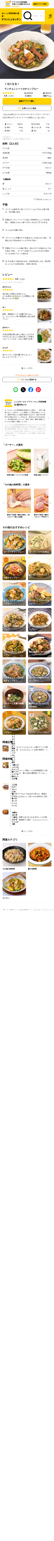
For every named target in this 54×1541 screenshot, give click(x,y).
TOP (4, 910)
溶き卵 (5, 158)
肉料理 (11, 910)
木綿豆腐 (6, 153)
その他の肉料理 (23, 910)
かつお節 (6, 173)
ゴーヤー (6, 163)
